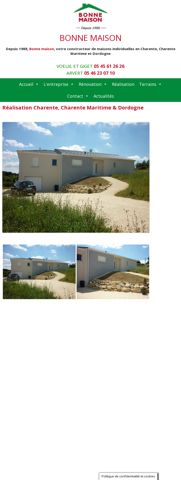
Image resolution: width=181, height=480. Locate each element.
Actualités (104, 96)
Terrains (147, 84)
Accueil (26, 84)
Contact (75, 96)
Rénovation (90, 84)
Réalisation (123, 84)
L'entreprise (56, 84)
